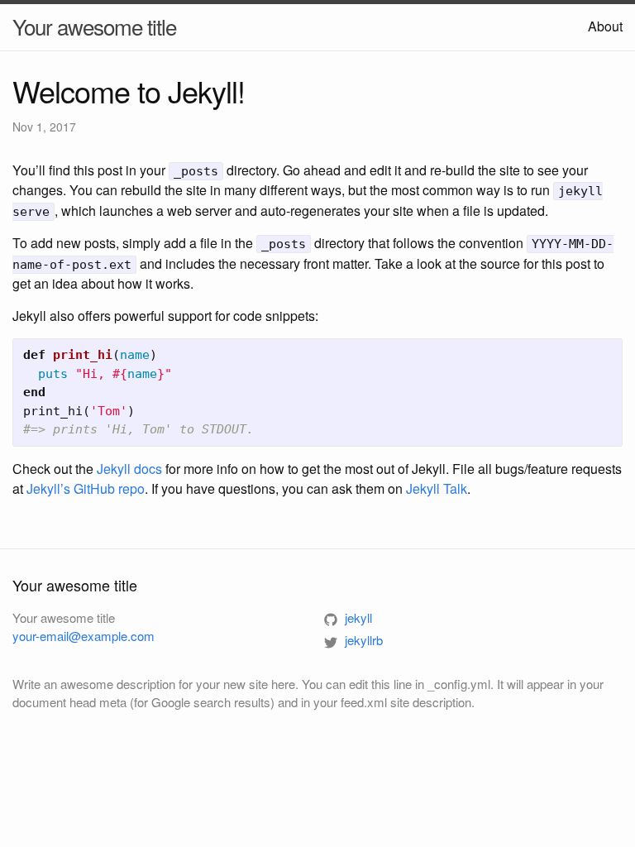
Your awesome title (94, 26)
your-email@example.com (83, 635)
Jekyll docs (129, 468)
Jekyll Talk (436, 488)
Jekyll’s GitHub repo (85, 488)
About (605, 26)
